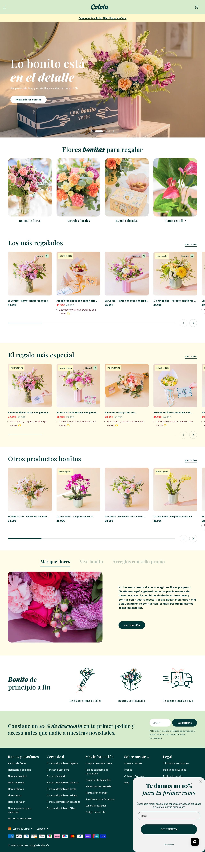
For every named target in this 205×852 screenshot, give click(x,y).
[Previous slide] (92, 131)
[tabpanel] (102, 607)
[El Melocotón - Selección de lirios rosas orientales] (30, 489)
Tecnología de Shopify (37, 845)
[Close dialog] (200, 782)
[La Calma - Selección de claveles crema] (127, 489)
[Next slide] (113, 131)
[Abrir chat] (195, 842)
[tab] (55, 562)
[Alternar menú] (4, 7)
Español (41, 828)
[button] (96, 131)
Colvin (20, 845)
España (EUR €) (21, 828)
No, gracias (169, 844)
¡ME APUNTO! (169, 829)
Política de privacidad (182, 730)
